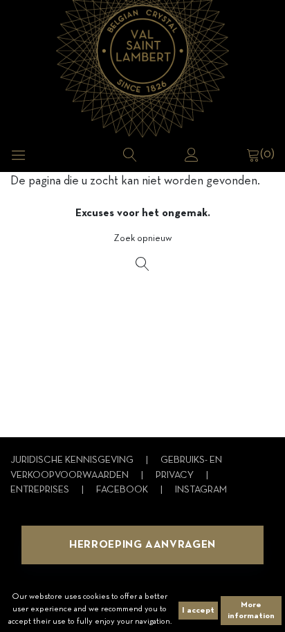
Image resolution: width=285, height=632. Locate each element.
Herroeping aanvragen (142, 545)
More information (251, 611)
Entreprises (40, 490)
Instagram (201, 490)
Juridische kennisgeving (73, 460)
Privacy (176, 475)
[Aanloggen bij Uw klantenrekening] (192, 154)
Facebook (123, 490)
